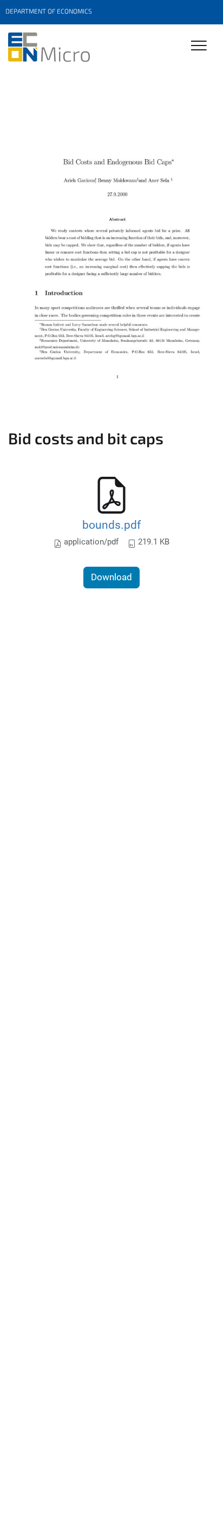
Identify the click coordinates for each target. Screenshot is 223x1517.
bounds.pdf (111, 524)
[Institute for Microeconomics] (49, 47)
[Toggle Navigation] (199, 46)
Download (111, 577)
